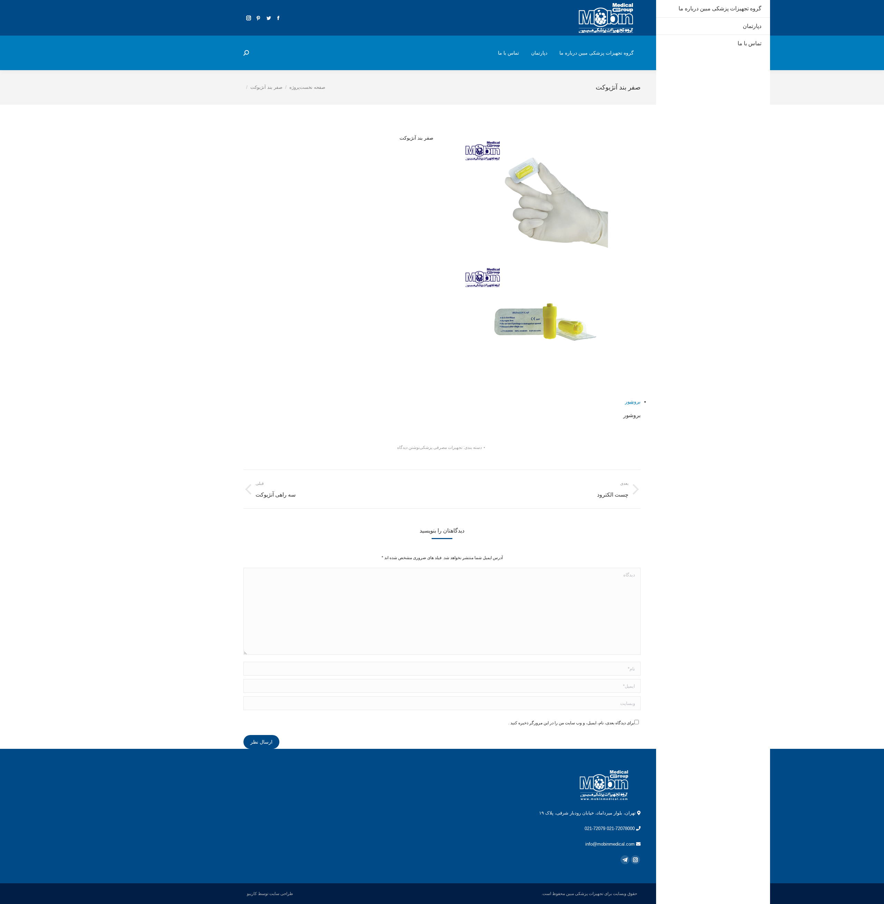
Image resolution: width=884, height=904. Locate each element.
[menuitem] (596, 52)
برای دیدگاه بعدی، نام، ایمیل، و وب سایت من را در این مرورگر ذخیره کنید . (571, 723)
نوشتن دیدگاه (408, 447)
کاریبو (252, 893)
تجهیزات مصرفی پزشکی (441, 447)
